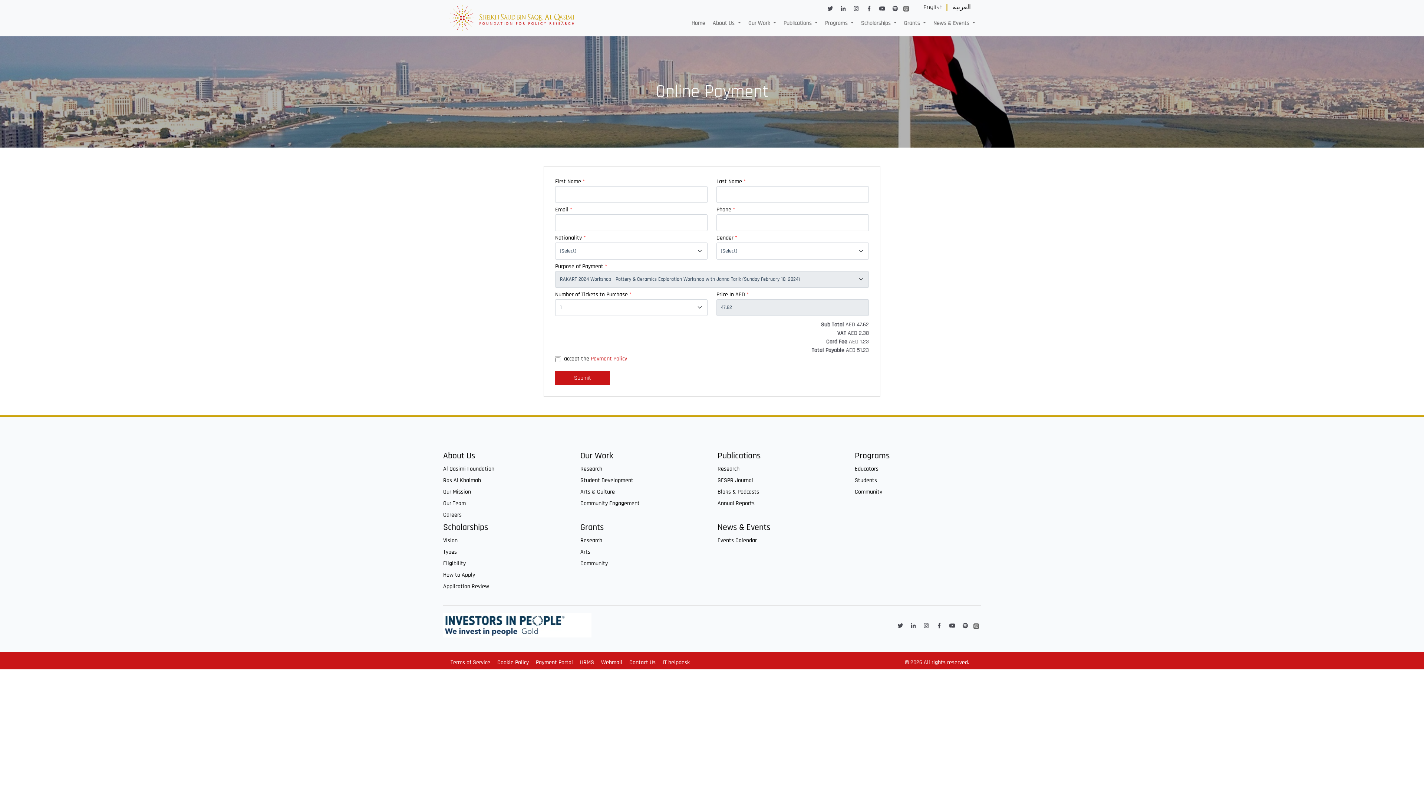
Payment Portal (554, 662)
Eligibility (454, 563)
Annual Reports (736, 503)
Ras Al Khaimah (462, 480)
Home (698, 23)
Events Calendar (737, 540)
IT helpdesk (676, 662)
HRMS (587, 662)
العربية (962, 7)
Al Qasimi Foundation (468, 469)
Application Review (466, 586)
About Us (459, 456)
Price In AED (732, 295)
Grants (592, 527)
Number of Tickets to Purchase (593, 295)
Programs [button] (837, 23)
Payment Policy (609, 359)
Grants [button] (913, 23)
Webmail (611, 662)
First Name (570, 181)
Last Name (731, 181)
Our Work (596, 456)
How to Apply (459, 575)
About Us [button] (724, 23)
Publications (739, 456)
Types (450, 552)
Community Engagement (610, 503)
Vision (450, 540)
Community (868, 492)
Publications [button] (798, 23)
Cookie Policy (513, 662)
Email (563, 210)
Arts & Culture (597, 492)
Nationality (570, 238)
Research (591, 469)
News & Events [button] (952, 23)
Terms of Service (470, 662)
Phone (725, 210)
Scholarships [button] (876, 23)
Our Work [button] (760, 23)
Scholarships (465, 527)
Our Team (454, 503)
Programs (872, 456)
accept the (595, 359)
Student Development (606, 480)
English (933, 7)
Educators (867, 469)
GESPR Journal (735, 480)
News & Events (744, 527)
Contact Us (642, 662)
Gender (726, 238)
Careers (452, 515)
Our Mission (457, 492)
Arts (585, 552)
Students (866, 480)
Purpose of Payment (581, 266)
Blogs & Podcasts (738, 492)
